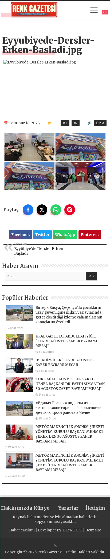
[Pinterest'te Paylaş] (69, 209)
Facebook (20, 234)
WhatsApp (65, 234)
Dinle (100, 123)
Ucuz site (93, 530)
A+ (65, 123)
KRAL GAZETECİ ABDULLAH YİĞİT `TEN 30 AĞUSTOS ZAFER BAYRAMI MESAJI (66, 341)
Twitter (42, 234)
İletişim (95, 508)
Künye (41, 508)
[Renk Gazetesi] (34, 9)
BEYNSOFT (72, 530)
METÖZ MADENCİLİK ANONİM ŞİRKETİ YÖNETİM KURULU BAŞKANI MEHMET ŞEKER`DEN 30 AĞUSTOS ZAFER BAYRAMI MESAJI (70, 434)
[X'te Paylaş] (42, 209)
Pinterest (90, 234)
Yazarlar (68, 508)
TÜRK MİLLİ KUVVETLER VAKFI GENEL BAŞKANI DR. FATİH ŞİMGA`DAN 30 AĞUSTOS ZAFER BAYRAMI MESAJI (70, 384)
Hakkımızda (14, 508)
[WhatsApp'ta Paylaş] (55, 209)
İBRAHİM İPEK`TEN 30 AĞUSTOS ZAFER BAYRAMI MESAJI (64, 362)
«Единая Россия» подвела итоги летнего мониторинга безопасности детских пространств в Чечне (68, 408)
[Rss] (55, 546)
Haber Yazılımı (22, 530)
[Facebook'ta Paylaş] (28, 209)
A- (75, 123)
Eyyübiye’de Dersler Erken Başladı (38, 249)
